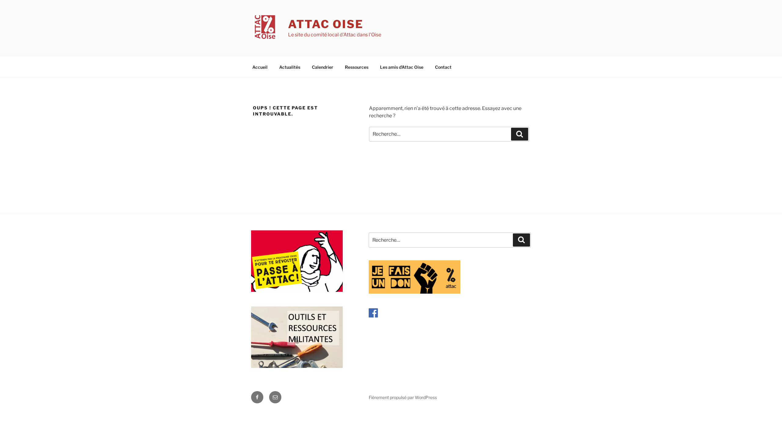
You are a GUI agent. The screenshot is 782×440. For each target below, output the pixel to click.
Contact (443, 67)
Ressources (356, 67)
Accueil (260, 67)
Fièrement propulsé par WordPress (403, 397)
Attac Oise (326, 24)
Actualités (289, 67)
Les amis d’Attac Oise (401, 67)
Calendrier (322, 67)
